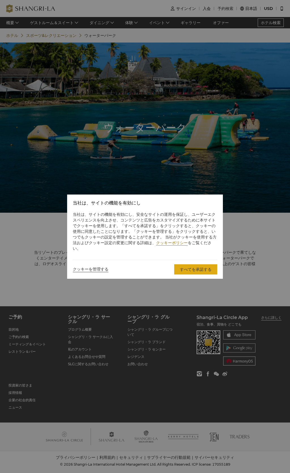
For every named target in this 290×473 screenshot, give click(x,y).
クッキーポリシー (172, 242)
